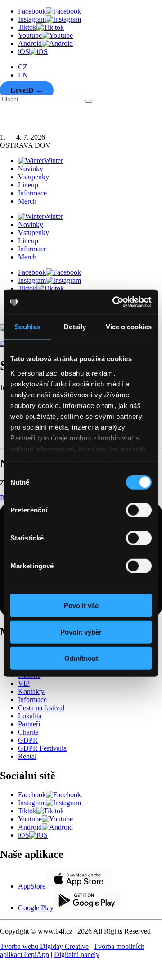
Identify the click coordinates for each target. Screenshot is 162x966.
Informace (32, 193)
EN (23, 75)
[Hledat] (88, 101)
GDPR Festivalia (42, 748)
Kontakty (31, 691)
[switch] (139, 510)
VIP (24, 683)
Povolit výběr (81, 631)
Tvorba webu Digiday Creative (44, 946)
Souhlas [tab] (27, 327)
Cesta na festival (41, 708)
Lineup (28, 185)
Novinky (30, 168)
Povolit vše (81, 605)
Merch (27, 201)
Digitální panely (76, 954)
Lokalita (29, 716)
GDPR (28, 740)
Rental (27, 756)
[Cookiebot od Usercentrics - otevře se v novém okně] (114, 302)
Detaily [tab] (75, 327)
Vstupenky (33, 177)
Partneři (29, 724)
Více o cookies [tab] (129, 327)
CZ (22, 67)
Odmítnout (81, 658)
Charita (28, 732)
